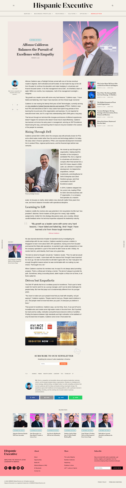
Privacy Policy (102, 482)
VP (72, 373)
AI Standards (37, 468)
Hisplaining (67, 462)
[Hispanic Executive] (63, 6)
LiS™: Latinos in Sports (70, 468)
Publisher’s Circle (69, 465)
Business (34, 373)
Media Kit (36, 462)
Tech (62, 373)
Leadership (56, 373)
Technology (68, 373)
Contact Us (37, 471)
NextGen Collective (69, 460)
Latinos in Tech (35, 40)
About (35, 457)
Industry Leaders (47, 373)
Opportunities (38, 460)
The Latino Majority (69, 457)
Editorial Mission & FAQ (40, 465)
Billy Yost (15, 88)
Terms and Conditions (115, 482)
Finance (40, 373)
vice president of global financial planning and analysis (45, 106)
